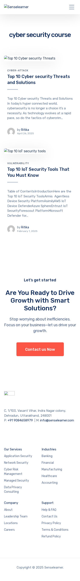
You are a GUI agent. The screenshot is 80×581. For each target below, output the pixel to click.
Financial (48, 463)
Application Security (18, 456)
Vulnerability (18, 163)
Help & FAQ (49, 510)
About (8, 510)
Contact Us (49, 516)
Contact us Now (40, 349)
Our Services (13, 449)
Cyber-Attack (17, 70)
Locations (11, 523)
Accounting (50, 483)
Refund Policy (51, 536)
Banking (47, 456)
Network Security (16, 463)
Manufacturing (52, 469)
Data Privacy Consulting (13, 489)
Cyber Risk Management (13, 472)
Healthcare (49, 476)
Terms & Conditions (55, 530)
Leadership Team (16, 516)
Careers (9, 530)
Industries (49, 449)
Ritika (25, 130)
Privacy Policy (51, 523)
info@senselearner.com (57, 420)
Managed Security (16, 480)
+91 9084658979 (20, 420)
